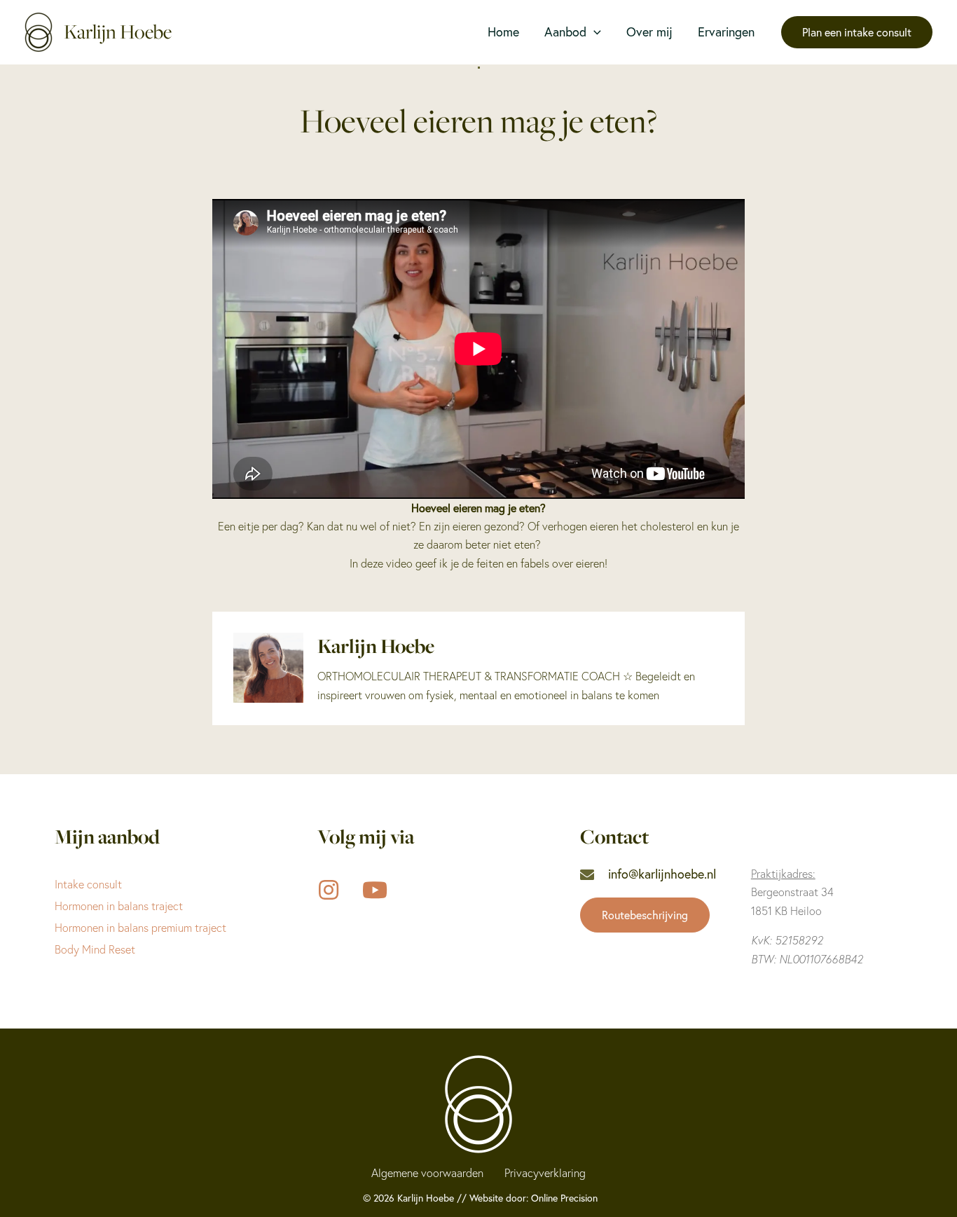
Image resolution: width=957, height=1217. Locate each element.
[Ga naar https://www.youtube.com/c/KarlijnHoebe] (373, 891)
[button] (593, 32)
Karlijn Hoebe (118, 32)
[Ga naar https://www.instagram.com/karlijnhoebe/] (328, 891)
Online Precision (564, 1198)
